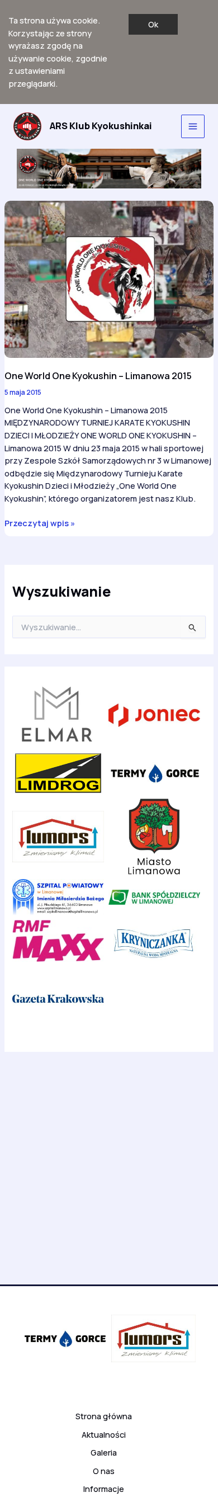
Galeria (104, 1452)
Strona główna (103, 1415)
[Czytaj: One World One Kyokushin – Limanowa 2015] (109, 278)
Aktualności (104, 1434)
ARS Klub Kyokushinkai (101, 126)
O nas (104, 1470)
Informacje (103, 1488)
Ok (153, 24)
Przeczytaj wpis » (39, 523)
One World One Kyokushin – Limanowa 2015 (98, 376)
